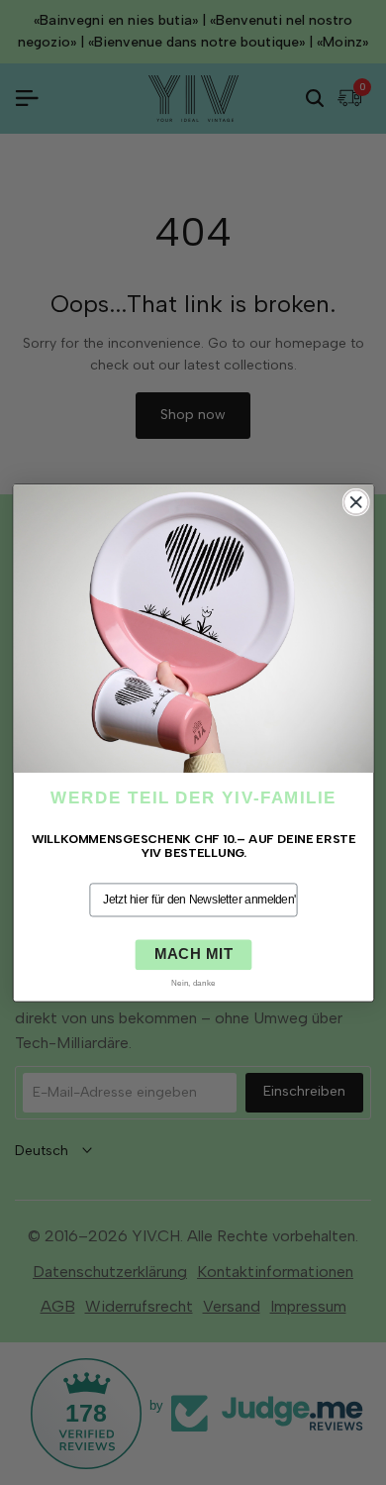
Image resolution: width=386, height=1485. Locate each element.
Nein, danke (193, 981)
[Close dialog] (355, 501)
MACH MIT (193, 954)
